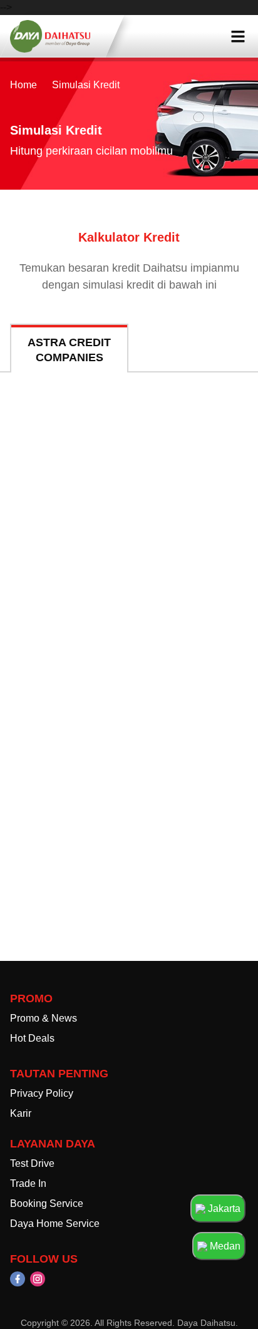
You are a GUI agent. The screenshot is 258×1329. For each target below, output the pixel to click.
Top (221, 1296)
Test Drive (32, 1163)
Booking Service (46, 1203)
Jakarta (222, 1208)
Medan (223, 1246)
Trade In (28, 1183)
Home (23, 85)
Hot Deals (32, 1038)
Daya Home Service (55, 1223)
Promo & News (43, 1018)
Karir (20, 1113)
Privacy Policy (41, 1093)
